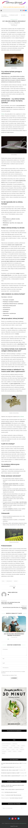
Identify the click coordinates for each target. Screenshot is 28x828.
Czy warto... (13, 745)
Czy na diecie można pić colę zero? (16, 798)
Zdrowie (15, 581)
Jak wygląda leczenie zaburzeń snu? (7, 767)
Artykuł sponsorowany (6, 743)
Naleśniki (10, 747)
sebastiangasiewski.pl (23, 823)
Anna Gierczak (17, 22)
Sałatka (13, 749)
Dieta (3, 581)
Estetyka (23, 745)
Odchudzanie (9, 581)
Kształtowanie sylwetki (13, 15)
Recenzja (8, 749)
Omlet (22, 747)
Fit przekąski (4, 747)
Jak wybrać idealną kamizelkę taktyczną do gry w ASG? (11, 763)
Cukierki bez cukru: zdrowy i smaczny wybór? (9, 770)
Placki (3, 749)
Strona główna (4, 15)
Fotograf (2, 789)
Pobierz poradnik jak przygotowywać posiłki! (14, 7)
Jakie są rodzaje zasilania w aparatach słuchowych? (10, 775)
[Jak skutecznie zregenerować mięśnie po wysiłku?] (14, 624)
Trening (9, 751)
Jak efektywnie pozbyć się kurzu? (11, 792)
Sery (17, 749)
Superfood (22, 749)
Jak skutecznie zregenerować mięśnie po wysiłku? (10, 772)
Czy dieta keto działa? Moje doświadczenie (13, 795)
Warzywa (14, 751)
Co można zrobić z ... (5, 745)
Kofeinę (2, 114)
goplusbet (3, 785)
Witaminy (19, 751)
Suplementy (4, 751)
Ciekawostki (15, 743)
